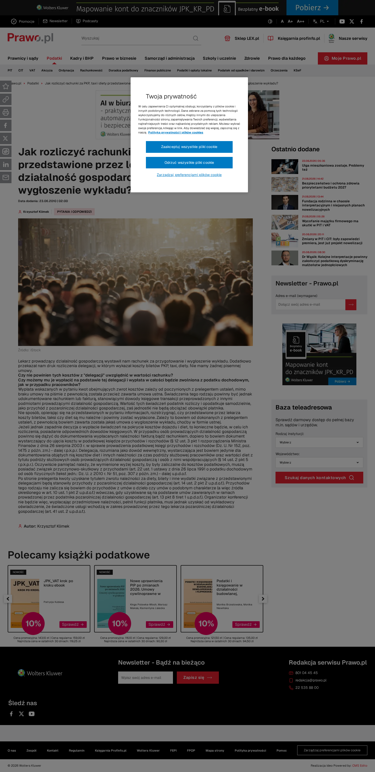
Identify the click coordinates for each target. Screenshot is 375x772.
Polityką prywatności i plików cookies (175, 132)
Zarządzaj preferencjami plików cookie (189, 174)
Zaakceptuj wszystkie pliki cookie (189, 146)
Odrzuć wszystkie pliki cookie (189, 162)
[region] (189, 135)
